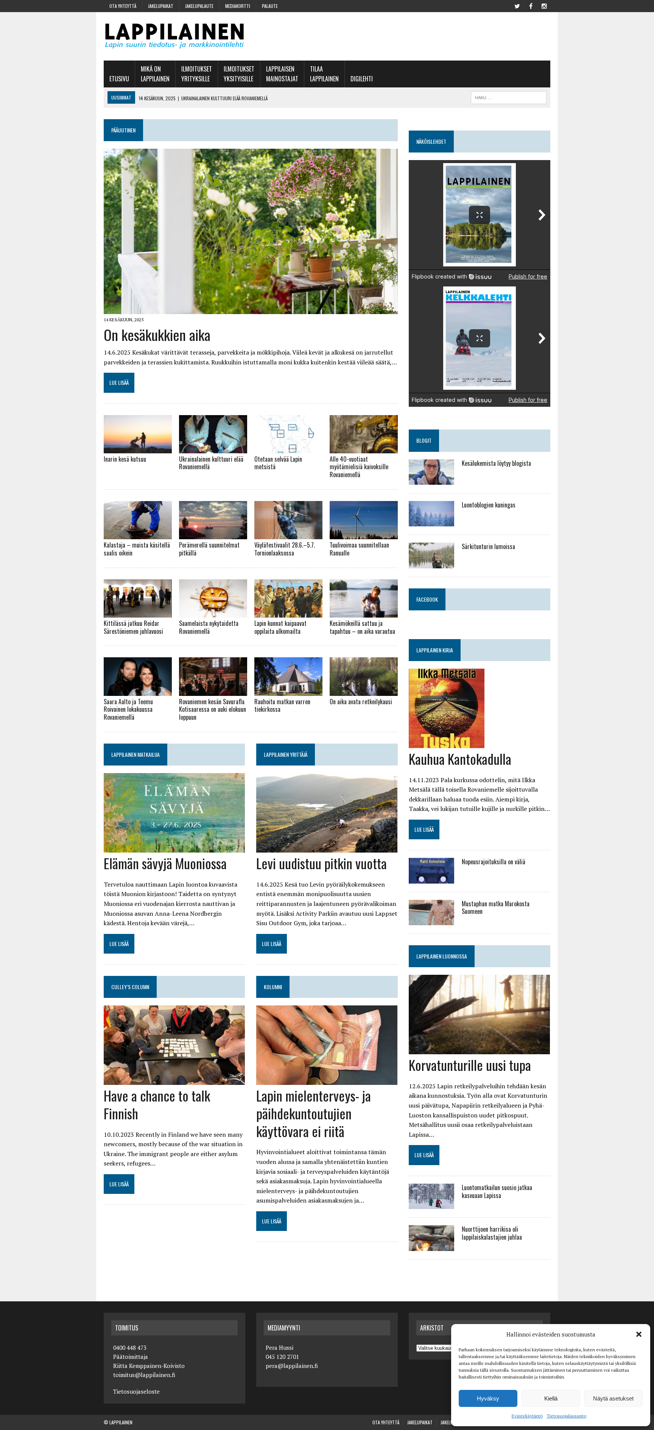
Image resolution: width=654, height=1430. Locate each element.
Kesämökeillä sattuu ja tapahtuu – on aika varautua (362, 627)
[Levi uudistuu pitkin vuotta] (326, 847)
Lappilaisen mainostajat (282, 73)
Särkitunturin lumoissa (488, 546)
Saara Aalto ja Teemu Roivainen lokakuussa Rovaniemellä (128, 709)
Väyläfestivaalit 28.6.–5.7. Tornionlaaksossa (284, 548)
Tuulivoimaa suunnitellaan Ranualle (359, 548)
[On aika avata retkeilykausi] (364, 690)
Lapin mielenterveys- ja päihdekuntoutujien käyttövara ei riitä (313, 1113)
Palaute (270, 6)
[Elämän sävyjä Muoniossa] (174, 847)
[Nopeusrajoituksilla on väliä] (431, 878)
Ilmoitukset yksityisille (239, 73)
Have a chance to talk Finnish (157, 1104)
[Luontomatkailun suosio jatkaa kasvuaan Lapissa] (431, 1204)
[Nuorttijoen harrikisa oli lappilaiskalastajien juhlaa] (431, 1246)
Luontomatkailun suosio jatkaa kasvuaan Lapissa (497, 1191)
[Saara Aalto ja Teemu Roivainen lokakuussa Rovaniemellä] (138, 690)
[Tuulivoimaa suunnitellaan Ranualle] (364, 534)
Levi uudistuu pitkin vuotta (321, 863)
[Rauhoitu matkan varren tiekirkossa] (288, 690)
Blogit (423, 440)
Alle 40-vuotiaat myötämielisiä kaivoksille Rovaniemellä (359, 466)
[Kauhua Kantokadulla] (446, 743)
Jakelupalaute (199, 6)
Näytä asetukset (613, 1398)
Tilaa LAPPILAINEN (324, 73)
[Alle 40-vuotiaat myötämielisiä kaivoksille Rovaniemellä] (364, 448)
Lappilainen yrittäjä (285, 754)
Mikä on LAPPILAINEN (155, 73)
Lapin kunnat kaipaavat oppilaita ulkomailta (280, 627)
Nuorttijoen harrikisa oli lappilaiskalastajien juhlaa (492, 1233)
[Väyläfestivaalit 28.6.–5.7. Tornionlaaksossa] (288, 534)
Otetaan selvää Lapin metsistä (278, 462)
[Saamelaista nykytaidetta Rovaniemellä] (213, 612)
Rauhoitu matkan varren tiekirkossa (282, 705)
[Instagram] (544, 5)
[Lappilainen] (174, 36)
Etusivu (119, 78)
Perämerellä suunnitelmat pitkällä (209, 548)
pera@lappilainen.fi (292, 1365)
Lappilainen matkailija (135, 754)
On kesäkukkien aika (157, 334)
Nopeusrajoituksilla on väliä (493, 861)
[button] (639, 1334)
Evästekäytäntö (527, 1416)
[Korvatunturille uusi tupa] (479, 1049)
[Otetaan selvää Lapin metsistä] (288, 448)
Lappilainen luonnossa (441, 956)
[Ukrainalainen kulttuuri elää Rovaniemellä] (213, 448)
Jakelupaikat (160, 6)
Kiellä (550, 1398)
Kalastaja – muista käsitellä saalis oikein (137, 548)
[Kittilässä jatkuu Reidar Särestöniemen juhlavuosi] (138, 612)
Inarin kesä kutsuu (125, 459)
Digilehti (361, 78)
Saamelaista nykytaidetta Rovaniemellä (208, 627)
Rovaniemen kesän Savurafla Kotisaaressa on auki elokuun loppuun (212, 709)
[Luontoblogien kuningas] (431, 521)
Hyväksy (488, 1398)
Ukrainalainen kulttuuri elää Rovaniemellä (211, 462)
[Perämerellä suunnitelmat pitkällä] (213, 534)
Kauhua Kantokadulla (460, 758)
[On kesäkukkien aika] (251, 309)
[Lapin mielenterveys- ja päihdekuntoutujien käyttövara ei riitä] (326, 1079)
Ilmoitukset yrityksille (196, 73)
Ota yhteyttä (122, 6)
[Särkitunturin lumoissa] (431, 563)
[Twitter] (517, 5)
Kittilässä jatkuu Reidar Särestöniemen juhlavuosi (133, 627)
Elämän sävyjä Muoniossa (165, 863)
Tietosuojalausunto (566, 1416)
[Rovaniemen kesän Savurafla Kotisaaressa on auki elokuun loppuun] (213, 690)
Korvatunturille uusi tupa (470, 1065)
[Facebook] (531, 5)
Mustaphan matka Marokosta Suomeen (495, 907)
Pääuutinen (123, 130)
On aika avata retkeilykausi (361, 701)
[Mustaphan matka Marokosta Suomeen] (431, 920)
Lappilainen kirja (434, 650)
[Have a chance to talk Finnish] (174, 1079)
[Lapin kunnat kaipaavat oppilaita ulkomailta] (288, 612)
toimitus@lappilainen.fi (144, 1375)
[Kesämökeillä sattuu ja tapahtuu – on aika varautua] (364, 612)
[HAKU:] (509, 96)
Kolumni (273, 987)
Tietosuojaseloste (136, 1391)
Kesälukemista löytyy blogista (496, 463)
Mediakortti (237, 6)
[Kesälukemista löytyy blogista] (431, 479)
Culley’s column (130, 987)
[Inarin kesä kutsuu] (138, 448)
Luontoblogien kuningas (488, 504)
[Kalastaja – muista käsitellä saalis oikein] (138, 534)
